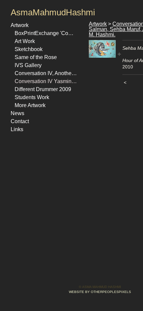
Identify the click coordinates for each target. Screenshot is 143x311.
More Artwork (30, 105)
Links (17, 129)
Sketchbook (29, 49)
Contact (20, 121)
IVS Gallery (28, 65)
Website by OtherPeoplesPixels (100, 292)
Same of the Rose (36, 57)
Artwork (20, 25)
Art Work (25, 41)
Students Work (32, 97)
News (17, 113)
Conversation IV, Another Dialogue (46, 73)
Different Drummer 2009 (43, 89)
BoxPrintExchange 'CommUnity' (46, 33)
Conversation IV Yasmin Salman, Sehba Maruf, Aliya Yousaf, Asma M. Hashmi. (46, 81)
